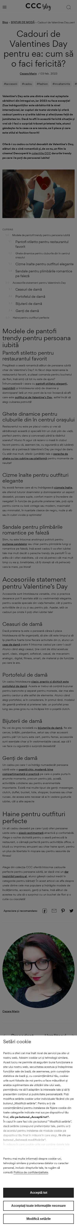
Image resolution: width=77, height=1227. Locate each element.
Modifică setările (38, 1218)
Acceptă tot (38, 1192)
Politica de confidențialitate (31, 1172)
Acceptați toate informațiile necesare (38, 1205)
